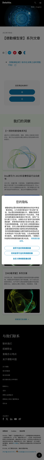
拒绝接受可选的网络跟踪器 (22, 253)
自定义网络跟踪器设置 (22, 258)
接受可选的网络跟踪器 (22, 248)
